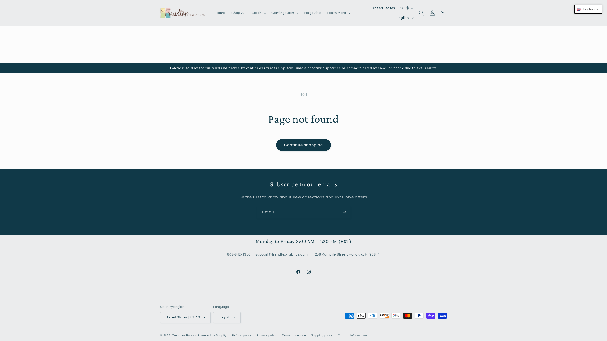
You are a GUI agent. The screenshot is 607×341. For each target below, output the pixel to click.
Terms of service (294, 335)
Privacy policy (267, 335)
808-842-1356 (238, 254)
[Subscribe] (344, 212)
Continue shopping (303, 145)
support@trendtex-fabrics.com (281, 254)
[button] (258, 13)
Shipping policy (322, 335)
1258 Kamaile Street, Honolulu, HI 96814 (346, 254)
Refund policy (242, 335)
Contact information (352, 335)
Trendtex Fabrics (184, 335)
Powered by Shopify (212, 335)
